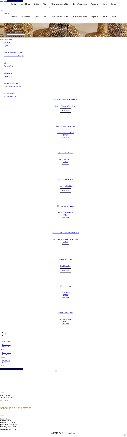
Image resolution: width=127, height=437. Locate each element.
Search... (2, 34)
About (105, 4)
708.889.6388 (4, 403)
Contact (113, 4)
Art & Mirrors (25, 4)
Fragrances (94, 4)
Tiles (44, 4)
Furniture (14, 4)
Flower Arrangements (80, 4)
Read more (65, 110)
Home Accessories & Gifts (59, 4)
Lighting (36, 4)
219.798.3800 (4, 412)
